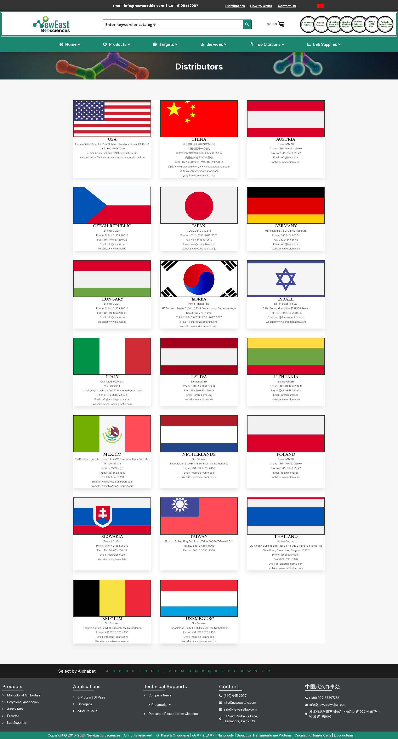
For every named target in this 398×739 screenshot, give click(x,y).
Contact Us (287, 6)
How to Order (261, 6)
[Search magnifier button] (247, 24)
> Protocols (157, 704)
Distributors (235, 6)
